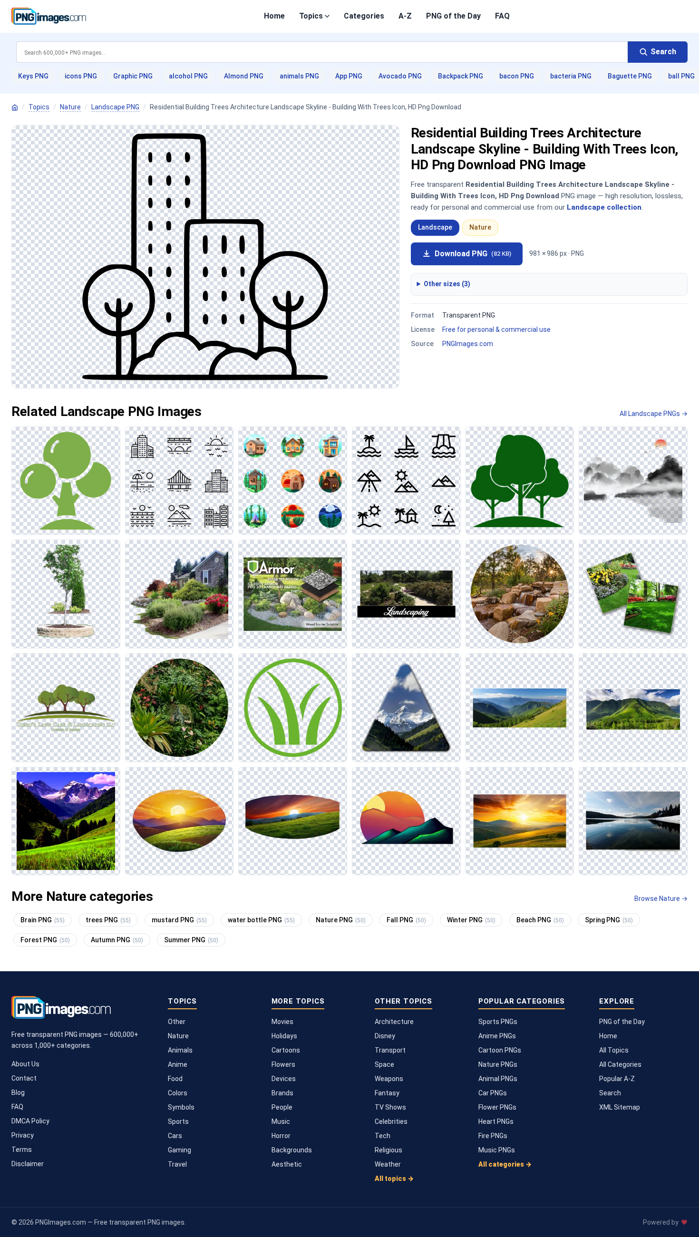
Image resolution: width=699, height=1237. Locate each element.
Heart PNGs (496, 1121)
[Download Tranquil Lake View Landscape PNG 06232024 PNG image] (633, 821)
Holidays (284, 1036)
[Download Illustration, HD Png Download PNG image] (179, 480)
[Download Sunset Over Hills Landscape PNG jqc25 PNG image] (520, 821)
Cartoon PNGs (499, 1050)
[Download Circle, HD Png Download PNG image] (292, 480)
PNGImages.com (467, 344)
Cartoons (286, 1050)
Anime (177, 1064)
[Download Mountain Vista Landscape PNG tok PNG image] (406, 707)
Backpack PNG (460, 76)
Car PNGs (492, 1093)
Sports (178, 1121)
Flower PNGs (497, 1107)
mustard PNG (179, 920)
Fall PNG (406, 920)
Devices (284, 1078)
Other (176, 1021)
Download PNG (473, 253)
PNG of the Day (453, 15)
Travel (177, 1164)
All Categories (620, 1064)
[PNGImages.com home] (48, 16)
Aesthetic (287, 1164)
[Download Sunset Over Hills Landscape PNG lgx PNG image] (406, 821)
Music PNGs (496, 1150)
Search (610, 1093)
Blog (18, 1092)
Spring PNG (609, 920)
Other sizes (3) (447, 284)
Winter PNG (471, 920)
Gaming (179, 1150)
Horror (281, 1136)
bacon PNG (516, 76)
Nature (70, 107)
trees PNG (108, 920)
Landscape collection (604, 207)
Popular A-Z (617, 1078)
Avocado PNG (400, 76)
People (282, 1107)
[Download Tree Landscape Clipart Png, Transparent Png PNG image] (65, 707)
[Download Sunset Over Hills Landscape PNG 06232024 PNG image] (292, 821)
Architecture (394, 1021)
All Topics (614, 1050)
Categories (364, 15)
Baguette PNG (630, 76)
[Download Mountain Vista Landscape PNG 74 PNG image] (633, 707)
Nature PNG (341, 920)
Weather (388, 1164)
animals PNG (299, 76)
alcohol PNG (188, 76)
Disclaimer (27, 1164)
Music (281, 1121)
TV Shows (390, 1107)
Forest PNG (45, 940)
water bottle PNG (261, 920)
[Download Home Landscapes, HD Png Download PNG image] (633, 594)
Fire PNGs (492, 1136)
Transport (390, 1050)
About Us (25, 1064)
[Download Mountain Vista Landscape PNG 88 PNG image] (65, 821)
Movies (282, 1021)
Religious (388, 1150)
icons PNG (81, 76)
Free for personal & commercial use (496, 329)
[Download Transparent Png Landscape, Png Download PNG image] (179, 594)
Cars (175, 1136)
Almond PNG (243, 76)
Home (274, 15)
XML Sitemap (619, 1107)
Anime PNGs (497, 1036)
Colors (177, 1093)
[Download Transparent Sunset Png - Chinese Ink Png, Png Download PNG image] (633, 480)
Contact (24, 1078)
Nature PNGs (497, 1064)
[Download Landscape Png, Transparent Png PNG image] (65, 594)
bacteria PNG (571, 76)
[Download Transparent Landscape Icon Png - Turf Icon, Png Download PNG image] (292, 707)
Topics (311, 15)
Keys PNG (33, 76)
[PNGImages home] (14, 107)
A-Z (405, 15)
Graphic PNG (133, 76)
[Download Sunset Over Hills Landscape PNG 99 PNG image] (179, 821)
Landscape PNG (115, 107)
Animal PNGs (497, 1078)
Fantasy (387, 1093)
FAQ (502, 15)
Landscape (435, 227)
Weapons (389, 1078)
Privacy (22, 1135)
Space (384, 1064)
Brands (282, 1093)
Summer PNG (191, 940)
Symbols (181, 1107)
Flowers (283, 1064)
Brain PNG (42, 920)
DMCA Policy (30, 1121)
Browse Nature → (661, 898)
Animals (180, 1050)
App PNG (348, 76)
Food (175, 1078)
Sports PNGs (497, 1021)
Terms (21, 1149)
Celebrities (391, 1121)
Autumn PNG (117, 940)
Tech (382, 1136)
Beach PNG (540, 920)
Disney (385, 1036)
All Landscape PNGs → (654, 413)
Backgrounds (292, 1150)
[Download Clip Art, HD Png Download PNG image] (406, 480)
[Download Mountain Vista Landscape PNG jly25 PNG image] (520, 707)
